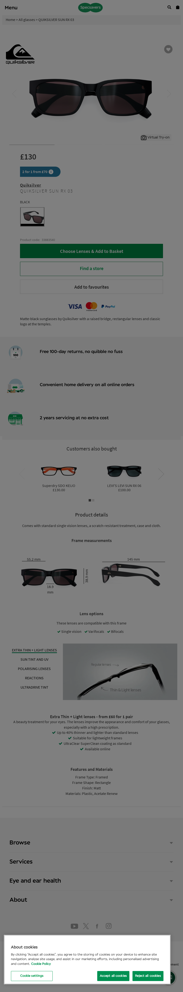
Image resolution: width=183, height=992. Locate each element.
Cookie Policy (41, 964)
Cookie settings (32, 975)
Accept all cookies (113, 975)
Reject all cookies (148, 975)
